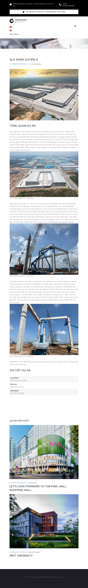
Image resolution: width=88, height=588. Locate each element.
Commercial (32, 483)
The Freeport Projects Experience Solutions (45, 12)
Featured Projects (34, 552)
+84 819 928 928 (68, 6)
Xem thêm (14, 34)
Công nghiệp (36, 64)
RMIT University (21, 555)
